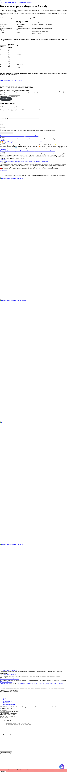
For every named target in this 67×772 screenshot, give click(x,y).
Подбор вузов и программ (38, 683)
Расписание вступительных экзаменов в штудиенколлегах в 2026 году (19, 136)
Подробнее (3, 771)
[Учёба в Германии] (0, 1)
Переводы (28, 683)
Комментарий (4, 118)
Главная (2, 2)
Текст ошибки (7, 720)
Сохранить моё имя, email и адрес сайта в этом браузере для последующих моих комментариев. (28, 130)
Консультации (21, 683)
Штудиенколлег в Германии (8, 674)
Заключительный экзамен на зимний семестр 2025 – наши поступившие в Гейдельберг (24, 161)
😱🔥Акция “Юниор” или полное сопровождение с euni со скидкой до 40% (21, 142)
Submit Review (6, 98)
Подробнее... (3, 140)
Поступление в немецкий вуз (25, 2)
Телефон (3, 127)
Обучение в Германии (6, 682)
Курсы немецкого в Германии (8, 670)
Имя (1, 121)
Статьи (14, 2)
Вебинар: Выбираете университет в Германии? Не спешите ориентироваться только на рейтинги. (27, 151)
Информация (8, 2)
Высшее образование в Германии (9, 679)
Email (2, 124)
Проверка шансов (5, 683)
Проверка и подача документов (54, 683)
